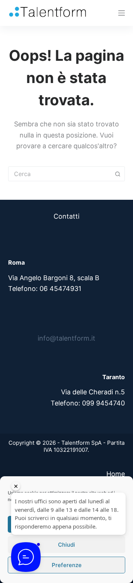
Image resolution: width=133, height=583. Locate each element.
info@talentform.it (66, 338)
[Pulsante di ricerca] (117, 174)
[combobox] (59, 173)
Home (115, 474)
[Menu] (121, 13)
